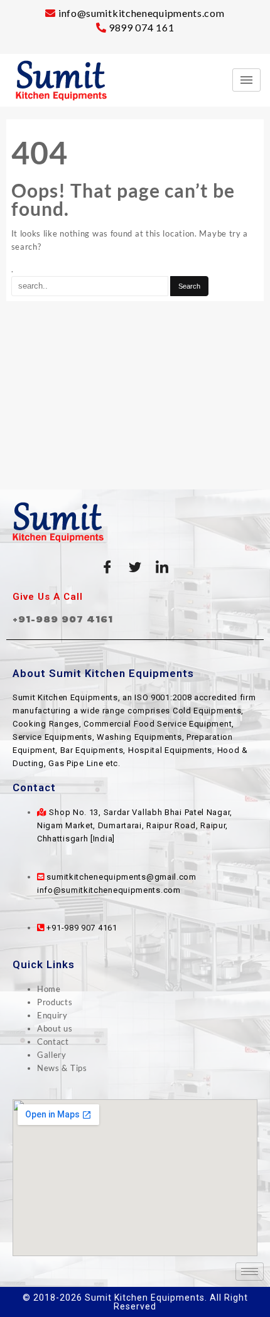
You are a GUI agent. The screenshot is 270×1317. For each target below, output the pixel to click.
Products (55, 1002)
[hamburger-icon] (246, 80)
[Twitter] (135, 567)
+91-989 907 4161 (63, 619)
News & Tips (62, 1068)
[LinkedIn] (162, 567)
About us (55, 1028)
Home (49, 989)
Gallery (52, 1055)
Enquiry (52, 1015)
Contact (53, 1042)
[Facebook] (107, 567)
